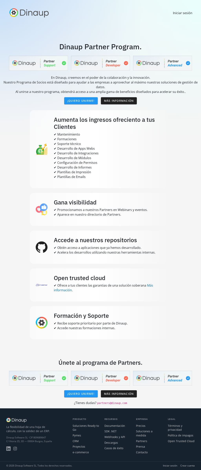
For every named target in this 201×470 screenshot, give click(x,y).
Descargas (111, 442)
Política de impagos (180, 435)
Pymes (77, 435)
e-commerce (81, 452)
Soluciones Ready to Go (86, 428)
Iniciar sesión (170, 465)
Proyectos (79, 446)
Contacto (142, 452)
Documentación (114, 426)
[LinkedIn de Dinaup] (8, 448)
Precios (140, 426)
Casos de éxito (113, 448)
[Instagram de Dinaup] (15, 448)
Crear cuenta (187, 465)
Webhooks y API (114, 437)
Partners (141, 441)
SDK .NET (110, 431)
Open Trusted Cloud (181, 441)
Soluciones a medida (144, 433)
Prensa (140, 446)
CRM (76, 441)
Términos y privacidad (175, 428)
